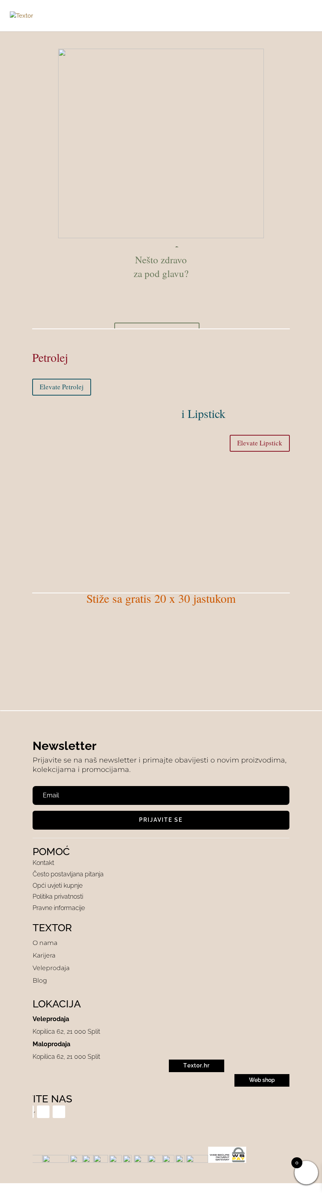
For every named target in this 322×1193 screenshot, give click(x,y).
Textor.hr (196, 1065)
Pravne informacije (59, 908)
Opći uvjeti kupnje (57, 885)
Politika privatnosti (58, 896)
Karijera (44, 955)
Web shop (262, 1080)
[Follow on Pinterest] (59, 1111)
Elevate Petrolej (62, 386)
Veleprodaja (51, 968)
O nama (45, 943)
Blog (40, 980)
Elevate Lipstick (259, 442)
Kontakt (43, 862)
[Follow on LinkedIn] (43, 1111)
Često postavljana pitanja (68, 874)
